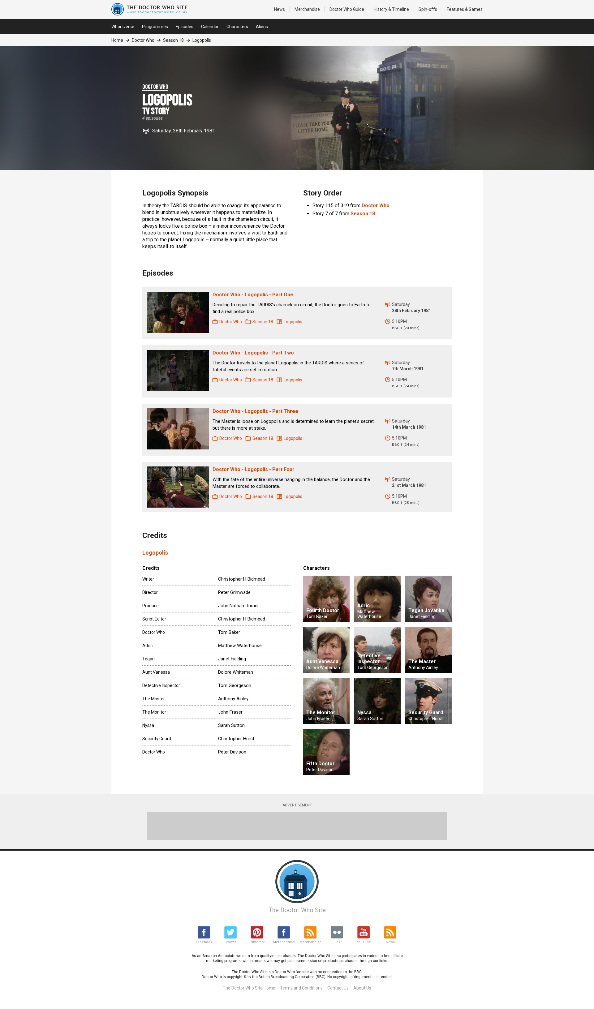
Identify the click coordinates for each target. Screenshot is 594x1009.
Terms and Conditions (301, 987)
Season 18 (173, 40)
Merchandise (307, 9)
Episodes (184, 26)
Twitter (230, 942)
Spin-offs (428, 9)
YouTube (363, 942)
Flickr (337, 942)
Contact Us (338, 987)
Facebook (204, 942)
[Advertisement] (297, 826)
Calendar (210, 26)
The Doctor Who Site (297, 910)
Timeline (391, 9)
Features (465, 9)
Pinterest (257, 942)
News (279, 9)
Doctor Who (346, 9)
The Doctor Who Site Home (249, 987)
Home (117, 40)
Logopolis (155, 552)
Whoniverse (122, 26)
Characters (237, 26)
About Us (362, 987)
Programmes (155, 26)
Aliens (262, 26)
